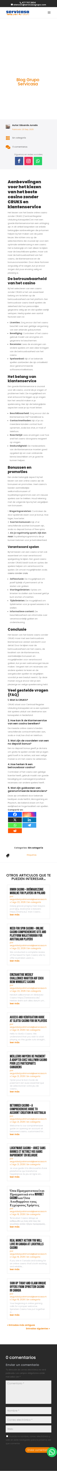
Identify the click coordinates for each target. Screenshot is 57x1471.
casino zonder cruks (18, 573)
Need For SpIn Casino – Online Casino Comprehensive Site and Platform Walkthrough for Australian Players (28, 933)
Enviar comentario (38, 1450)
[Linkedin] (29, 819)
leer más (15, 914)
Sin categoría (19, 137)
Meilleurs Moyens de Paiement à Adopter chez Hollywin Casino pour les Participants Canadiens (28, 1061)
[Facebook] (15, 814)
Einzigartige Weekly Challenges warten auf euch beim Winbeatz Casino (27, 978)
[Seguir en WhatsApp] (38, 161)
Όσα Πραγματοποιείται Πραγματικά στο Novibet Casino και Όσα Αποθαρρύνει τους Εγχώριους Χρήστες (27, 1198)
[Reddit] (15, 830)
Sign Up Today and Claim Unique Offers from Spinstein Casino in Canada (28, 1287)
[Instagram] (29, 814)
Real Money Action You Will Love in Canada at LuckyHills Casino (27, 1244)
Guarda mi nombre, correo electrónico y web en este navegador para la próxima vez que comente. (28, 1440)
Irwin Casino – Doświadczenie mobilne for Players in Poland (27, 891)
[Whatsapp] (15, 825)
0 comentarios (19, 146)
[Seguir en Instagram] (28, 161)
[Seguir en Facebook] (19, 161)
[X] (15, 819)
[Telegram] (29, 825)
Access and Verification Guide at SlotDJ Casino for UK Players (28, 1019)
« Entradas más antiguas (21, 1325)
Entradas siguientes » (38, 1328)
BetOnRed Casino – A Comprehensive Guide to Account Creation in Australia (28, 1109)
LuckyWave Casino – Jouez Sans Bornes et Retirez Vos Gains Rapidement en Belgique (28, 1151)
